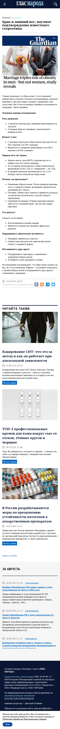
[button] (36, 284)
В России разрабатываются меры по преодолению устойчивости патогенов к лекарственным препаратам (26, 514)
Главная (6, 17)
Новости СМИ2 (9, 555)
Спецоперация (32, 583)
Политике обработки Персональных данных (25, 719)
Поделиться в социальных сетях (17, 284)
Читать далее (9, 382)
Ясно (7, 724)
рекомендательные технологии (19, 695)
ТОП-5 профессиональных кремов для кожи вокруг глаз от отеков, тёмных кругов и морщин (29, 435)
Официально (31, 638)
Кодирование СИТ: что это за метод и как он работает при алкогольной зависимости (27, 356)
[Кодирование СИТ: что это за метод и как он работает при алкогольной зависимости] (30, 328)
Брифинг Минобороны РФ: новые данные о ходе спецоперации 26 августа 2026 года (27, 588)
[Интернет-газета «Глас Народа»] (30, 4)
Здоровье (16, 17)
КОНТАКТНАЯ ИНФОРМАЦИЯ (19, 698)
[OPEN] (6, 4)
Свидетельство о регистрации (18, 676)
